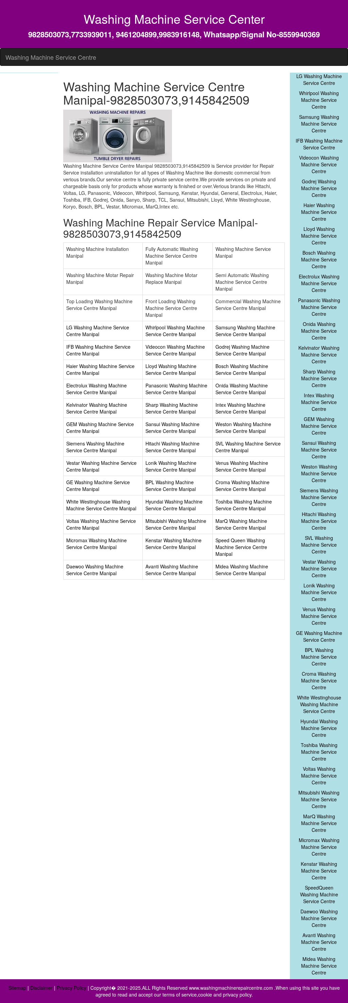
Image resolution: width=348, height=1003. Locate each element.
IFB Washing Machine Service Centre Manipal (98, 350)
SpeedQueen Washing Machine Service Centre (319, 894)
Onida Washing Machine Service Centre (319, 331)
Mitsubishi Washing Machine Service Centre (319, 799)
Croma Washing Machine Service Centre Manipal (242, 485)
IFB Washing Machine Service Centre (319, 144)
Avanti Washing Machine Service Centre (319, 942)
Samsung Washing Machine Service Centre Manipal (245, 331)
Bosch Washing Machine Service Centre (319, 259)
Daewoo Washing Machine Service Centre (319, 918)
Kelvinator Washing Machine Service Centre (319, 354)
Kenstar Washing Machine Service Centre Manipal (173, 543)
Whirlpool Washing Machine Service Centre (319, 100)
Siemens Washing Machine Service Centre (319, 497)
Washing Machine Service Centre (50, 57)
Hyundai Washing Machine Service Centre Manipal (174, 505)
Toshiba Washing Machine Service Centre (319, 752)
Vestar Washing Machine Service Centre (319, 568)
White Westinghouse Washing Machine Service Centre (319, 704)
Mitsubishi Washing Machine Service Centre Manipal (175, 524)
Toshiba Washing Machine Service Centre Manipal (243, 505)
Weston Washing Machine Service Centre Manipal (243, 427)
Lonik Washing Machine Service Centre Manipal (170, 466)
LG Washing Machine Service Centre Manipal (97, 331)
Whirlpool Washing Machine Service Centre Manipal (175, 331)
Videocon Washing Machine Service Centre (319, 164)
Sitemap (17, 987)
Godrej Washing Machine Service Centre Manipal (242, 350)
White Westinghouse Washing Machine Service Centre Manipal (101, 505)
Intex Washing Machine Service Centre (319, 402)
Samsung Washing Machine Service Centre (319, 123)
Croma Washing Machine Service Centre (319, 680)
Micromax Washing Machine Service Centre (319, 847)
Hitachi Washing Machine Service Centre (319, 521)
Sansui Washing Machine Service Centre (319, 449)
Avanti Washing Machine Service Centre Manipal (171, 570)
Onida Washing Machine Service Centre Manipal (241, 389)
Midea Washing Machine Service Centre (319, 965)
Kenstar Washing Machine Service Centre (319, 870)
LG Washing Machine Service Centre (319, 79)
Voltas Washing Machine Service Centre (319, 775)
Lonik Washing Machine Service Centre (319, 592)
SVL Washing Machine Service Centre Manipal (248, 447)
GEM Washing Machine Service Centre (319, 426)
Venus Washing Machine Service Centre (319, 616)
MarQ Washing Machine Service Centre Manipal (241, 524)
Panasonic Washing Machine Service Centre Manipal (176, 389)
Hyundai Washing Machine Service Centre (319, 728)
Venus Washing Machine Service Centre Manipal (241, 466)
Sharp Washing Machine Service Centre (319, 378)
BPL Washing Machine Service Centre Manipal (170, 485)
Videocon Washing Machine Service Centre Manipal (175, 350)
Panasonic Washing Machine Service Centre (319, 307)
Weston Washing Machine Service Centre (319, 473)
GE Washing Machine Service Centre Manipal (98, 485)
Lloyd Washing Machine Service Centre (319, 235)
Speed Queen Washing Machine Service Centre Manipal (241, 547)
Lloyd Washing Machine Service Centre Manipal (170, 369)
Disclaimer (41, 987)
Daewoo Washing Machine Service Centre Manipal (94, 570)
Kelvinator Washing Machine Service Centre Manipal (96, 408)
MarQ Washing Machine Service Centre (319, 823)
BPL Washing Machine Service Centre (319, 656)
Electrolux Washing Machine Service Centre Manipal (96, 389)
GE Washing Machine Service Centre (319, 636)
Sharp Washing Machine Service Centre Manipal (171, 408)
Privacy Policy (71, 987)
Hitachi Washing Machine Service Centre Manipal (172, 447)
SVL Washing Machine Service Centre (319, 544)
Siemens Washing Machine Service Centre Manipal (95, 447)
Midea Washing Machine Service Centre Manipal (241, 570)
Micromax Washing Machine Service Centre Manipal (96, 543)
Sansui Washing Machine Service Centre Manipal (172, 427)
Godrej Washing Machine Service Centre (319, 188)
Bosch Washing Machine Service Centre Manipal (241, 369)
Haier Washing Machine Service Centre (319, 212)
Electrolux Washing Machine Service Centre (319, 283)
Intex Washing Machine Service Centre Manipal (240, 408)
